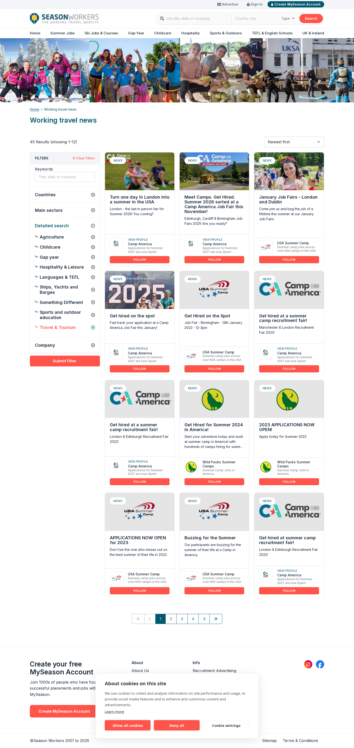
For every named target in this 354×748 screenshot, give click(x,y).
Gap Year (136, 33)
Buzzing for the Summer (210, 537)
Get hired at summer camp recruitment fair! (287, 540)
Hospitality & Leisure (62, 267)
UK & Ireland (313, 33)
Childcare (162, 33)
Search (311, 18)
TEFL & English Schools (272, 33)
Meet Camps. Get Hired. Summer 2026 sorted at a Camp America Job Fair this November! (213, 204)
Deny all (176, 725)
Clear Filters (85, 158)
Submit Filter (65, 360)
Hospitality (190, 33)
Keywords (44, 169)
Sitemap (269, 740)
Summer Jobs (62, 33)
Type (286, 18)
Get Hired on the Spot (207, 315)
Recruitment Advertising (214, 670)
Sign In (256, 4)
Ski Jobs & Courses (101, 33)
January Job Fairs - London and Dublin (288, 199)
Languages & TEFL (59, 277)
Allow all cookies (128, 725)
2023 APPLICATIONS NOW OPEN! (287, 427)
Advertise (229, 4)
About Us (140, 670)
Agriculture (52, 236)
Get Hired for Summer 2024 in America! (213, 427)
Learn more (114, 711)
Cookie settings (226, 725)
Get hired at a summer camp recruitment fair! (283, 318)
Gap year (49, 257)
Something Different (61, 302)
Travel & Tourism (58, 327)
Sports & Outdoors (226, 33)
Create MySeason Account (298, 4)
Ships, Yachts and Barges (59, 289)
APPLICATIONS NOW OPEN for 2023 (138, 540)
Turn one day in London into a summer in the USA (140, 199)
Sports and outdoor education (60, 315)
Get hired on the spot (132, 315)
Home (35, 33)
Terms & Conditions (300, 740)
